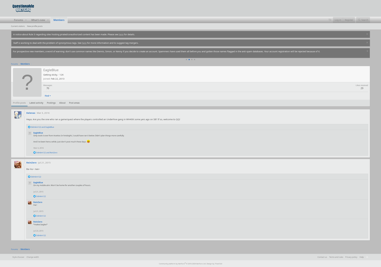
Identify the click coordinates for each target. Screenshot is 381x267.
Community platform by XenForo (182, 264)
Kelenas (30, 112)
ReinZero (31, 162)
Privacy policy (351, 257)
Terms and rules (336, 257)
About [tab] (62, 102)
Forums (18, 20)
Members (58, 20)
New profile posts (35, 26)
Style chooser (18, 257)
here (121, 34)
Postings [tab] (51, 102)
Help (362, 257)
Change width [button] (32, 257)
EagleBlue (38, 132)
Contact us (322, 257)
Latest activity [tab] (36, 102)
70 (47, 88)
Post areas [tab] (74, 102)
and (42, 127)
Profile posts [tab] (19, 102)
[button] (26, 20)
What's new (38, 20)
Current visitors (18, 26)
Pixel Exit (218, 264)
